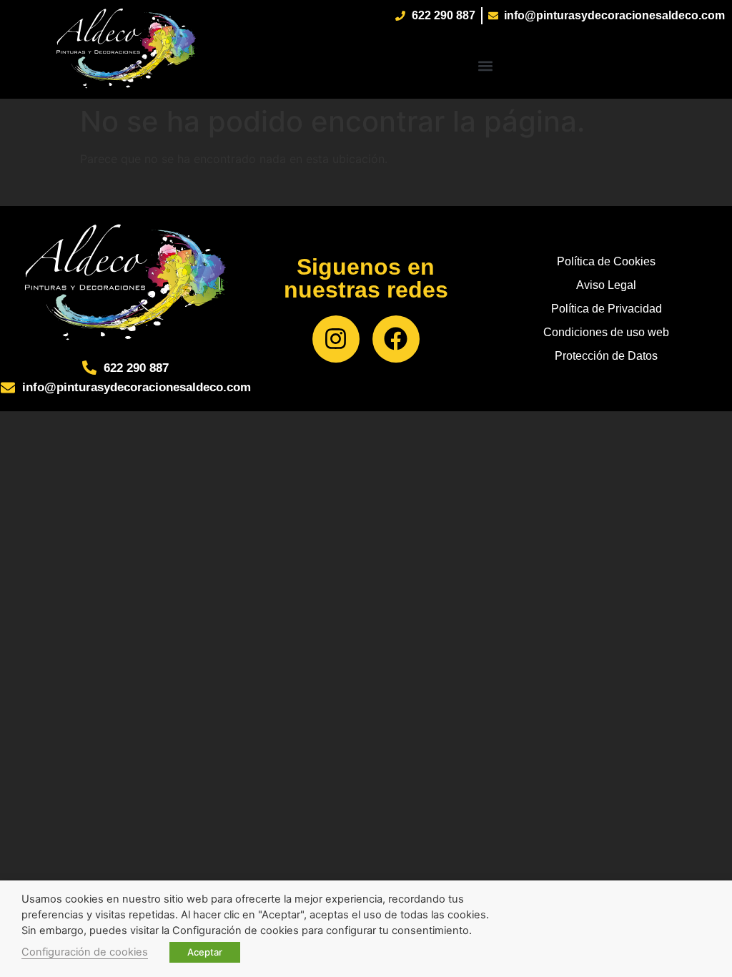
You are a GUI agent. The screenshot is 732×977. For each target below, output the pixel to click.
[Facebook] (396, 339)
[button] (486, 65)
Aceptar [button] (204, 952)
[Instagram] (336, 339)
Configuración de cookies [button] (84, 952)
